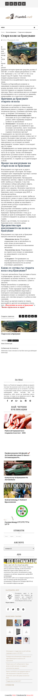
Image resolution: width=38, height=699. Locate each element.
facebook (15, 340)
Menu (3, 27)
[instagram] (19, 4)
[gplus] (16, 401)
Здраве (11, 536)
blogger (4, 340)
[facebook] (7, 4)
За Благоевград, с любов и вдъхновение (16, 501)
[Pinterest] (23, 609)
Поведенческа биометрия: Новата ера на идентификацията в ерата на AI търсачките (18, 658)
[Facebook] (8, 609)
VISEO (14, 695)
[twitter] (11, 4)
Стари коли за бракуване (10, 334)
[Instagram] (18, 609)
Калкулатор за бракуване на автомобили (16, 478)
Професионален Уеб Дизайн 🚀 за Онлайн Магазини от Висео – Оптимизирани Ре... (17, 455)
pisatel (6, 536)
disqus (10, 340)
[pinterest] (24, 4)
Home (2, 32)
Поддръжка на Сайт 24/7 (13, 681)
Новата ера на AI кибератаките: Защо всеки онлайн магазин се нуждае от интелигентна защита (17, 666)
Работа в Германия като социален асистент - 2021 (15, 432)
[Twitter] (13, 609)
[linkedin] (15, 4)
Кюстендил (18, 536)
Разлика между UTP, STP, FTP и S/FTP (17, 523)
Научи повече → (10, 602)
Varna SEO (30, 695)
